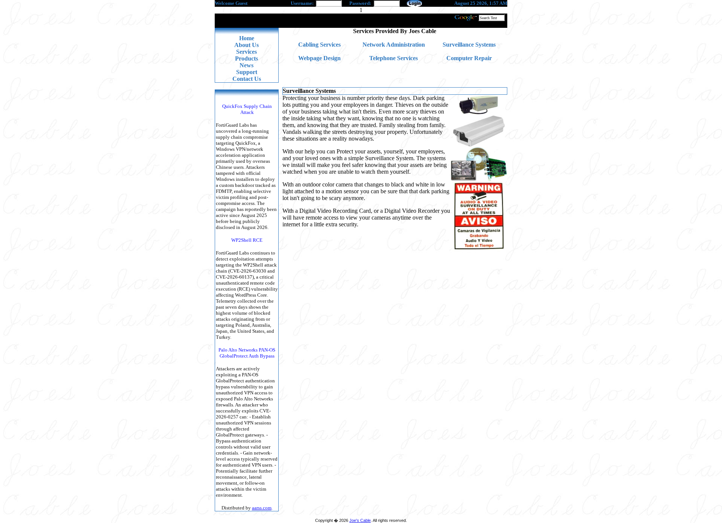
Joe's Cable (360, 520)
